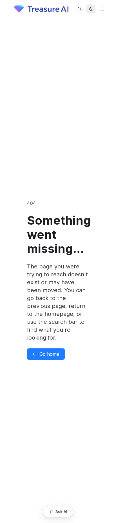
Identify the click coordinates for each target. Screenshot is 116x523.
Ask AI (61, 511)
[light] (90, 9)
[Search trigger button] (79, 9)
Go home (49, 354)
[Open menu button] (102, 9)
